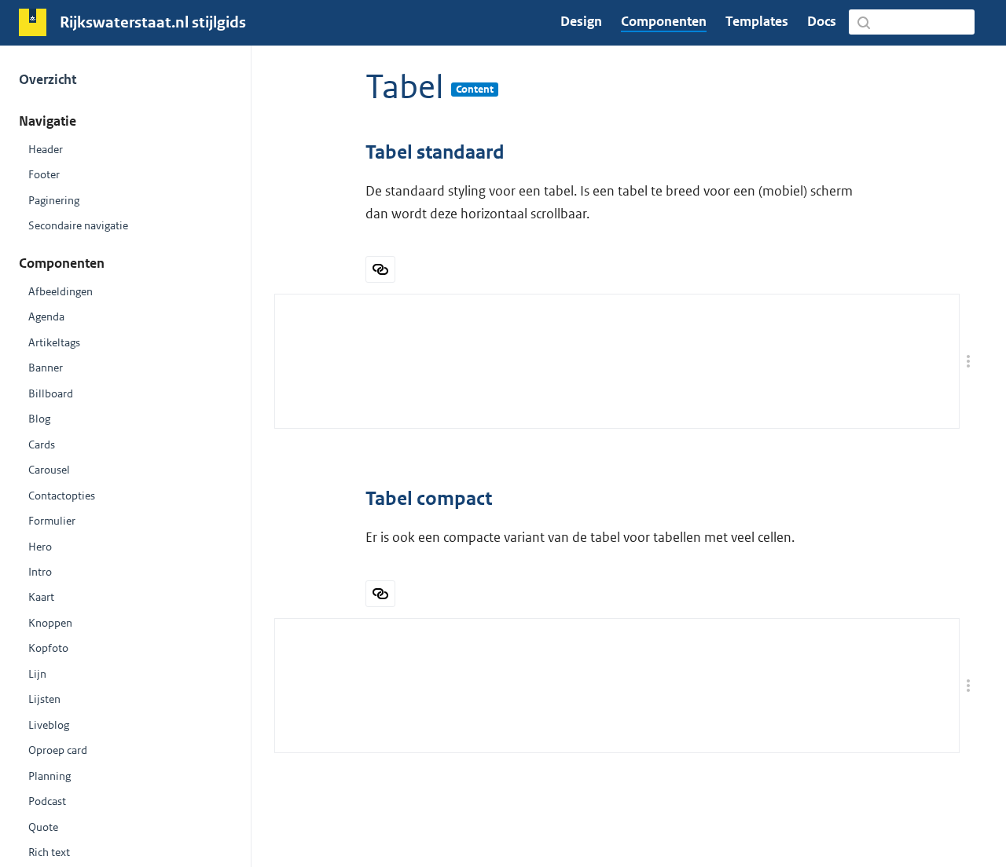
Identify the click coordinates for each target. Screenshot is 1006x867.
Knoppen (50, 623)
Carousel (49, 470)
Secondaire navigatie (78, 225)
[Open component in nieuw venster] (380, 269)
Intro (40, 572)
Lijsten (44, 699)
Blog (39, 419)
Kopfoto (48, 648)
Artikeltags (54, 342)
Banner (45, 367)
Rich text (49, 852)
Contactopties (61, 495)
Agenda (46, 316)
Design (581, 21)
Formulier (51, 521)
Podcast (47, 801)
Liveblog (48, 725)
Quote (43, 827)
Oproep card (57, 750)
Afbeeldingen (60, 291)
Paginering (53, 200)
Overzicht (47, 79)
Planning (49, 776)
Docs (821, 21)
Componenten (664, 21)
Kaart (41, 597)
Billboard (50, 393)
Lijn (37, 674)
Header (45, 149)
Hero (40, 547)
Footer (44, 174)
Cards (41, 444)
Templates (756, 21)
